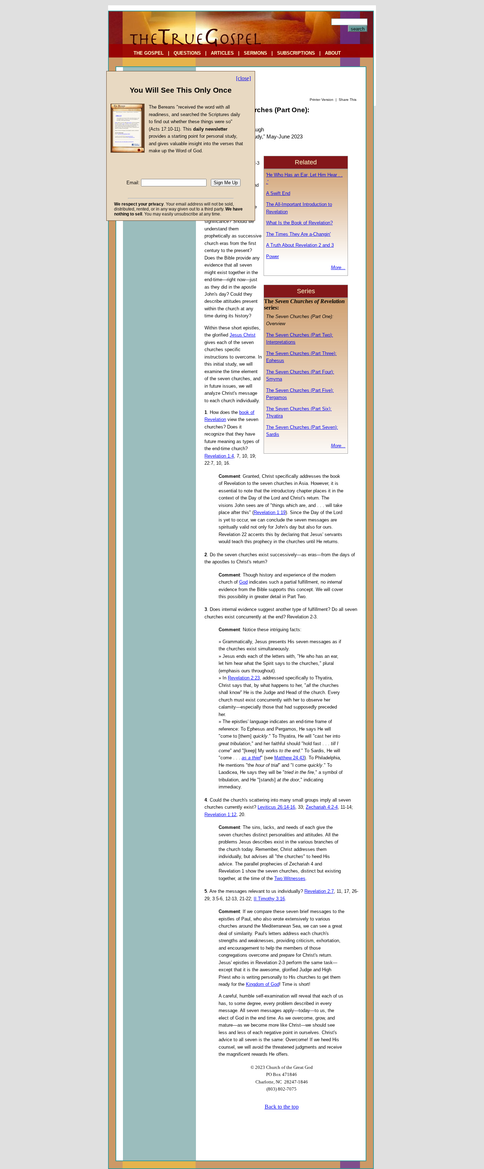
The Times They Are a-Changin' (298, 234)
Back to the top (282, 1107)
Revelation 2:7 (319, 891)
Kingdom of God (262, 984)
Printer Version (321, 100)
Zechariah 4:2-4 (322, 807)
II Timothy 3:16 (269, 898)
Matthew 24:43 (289, 757)
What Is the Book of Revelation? (299, 222)
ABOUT (333, 53)
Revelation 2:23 (244, 678)
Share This (347, 100)
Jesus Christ (242, 335)
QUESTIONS (187, 53)
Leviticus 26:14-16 (276, 807)
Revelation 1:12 (220, 814)
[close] (243, 78)
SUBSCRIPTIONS (296, 53)
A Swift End (278, 193)
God (243, 582)
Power (272, 256)
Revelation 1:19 (270, 512)
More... (338, 267)
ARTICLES (222, 53)
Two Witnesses (289, 878)
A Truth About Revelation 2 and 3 (300, 245)
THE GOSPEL (149, 53)
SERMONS (255, 53)
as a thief (251, 757)
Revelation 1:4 (219, 456)
